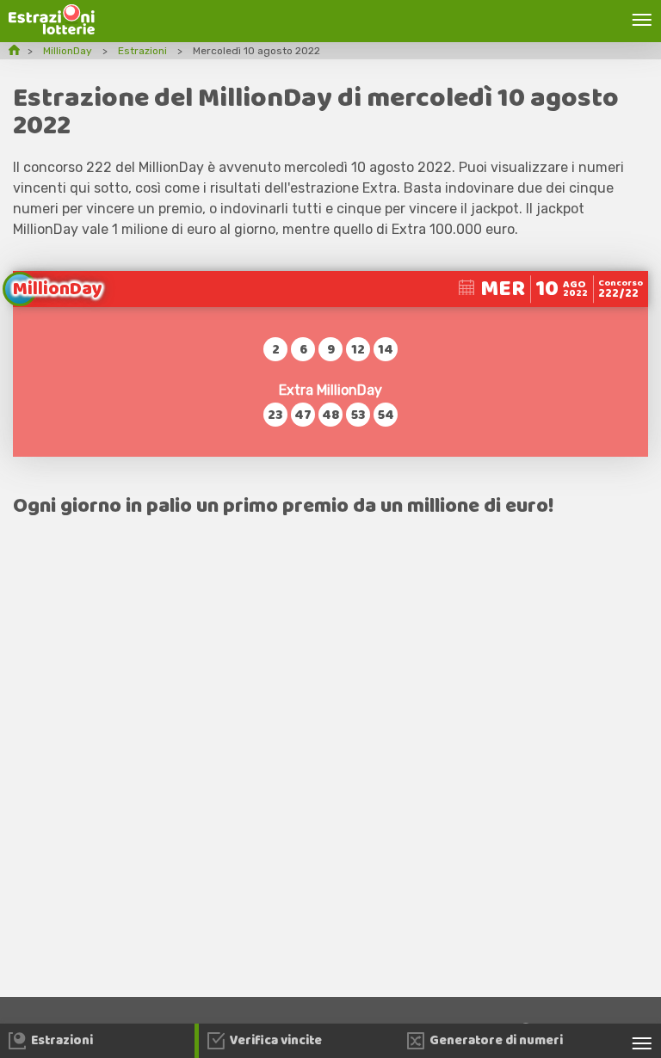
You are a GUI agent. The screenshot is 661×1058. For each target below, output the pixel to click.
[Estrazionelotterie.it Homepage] (52, 30)
